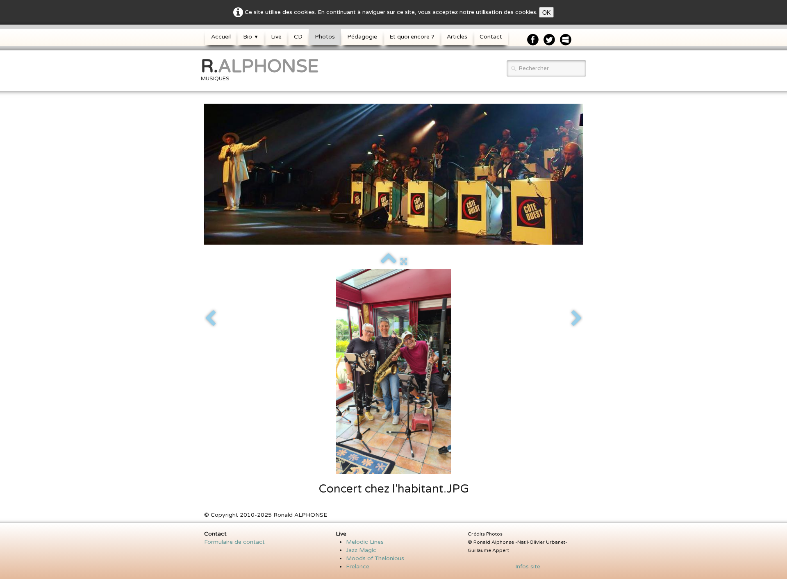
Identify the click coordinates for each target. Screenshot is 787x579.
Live (276, 36)
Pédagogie (362, 36)
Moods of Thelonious (375, 558)
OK (546, 12)
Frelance (357, 566)
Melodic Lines (365, 541)
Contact (491, 36)
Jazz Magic (361, 550)
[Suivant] (577, 318)
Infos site (525, 566)
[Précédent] (210, 318)
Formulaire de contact (234, 541)
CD (298, 36)
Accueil (221, 36)
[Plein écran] (403, 261)
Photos (325, 36)
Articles (457, 36)
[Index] (388, 261)
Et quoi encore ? (411, 36)
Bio (251, 36)
